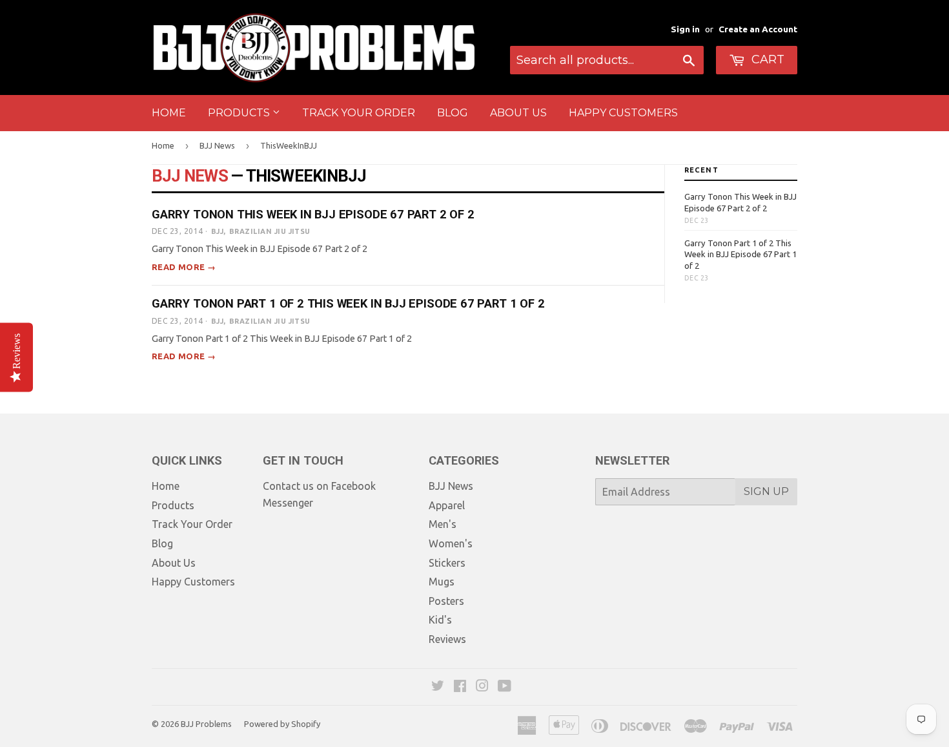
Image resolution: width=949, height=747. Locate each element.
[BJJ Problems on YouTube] (504, 687)
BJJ (217, 231)
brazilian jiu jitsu (270, 231)
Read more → (184, 266)
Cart (766, 59)
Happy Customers (623, 113)
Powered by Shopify (282, 723)
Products (240, 113)
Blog (452, 113)
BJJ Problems (206, 723)
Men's (442, 524)
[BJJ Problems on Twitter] (437, 687)
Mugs (441, 581)
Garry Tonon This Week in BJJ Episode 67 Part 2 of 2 (313, 214)
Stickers (447, 563)
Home (169, 113)
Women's (451, 543)
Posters (446, 601)
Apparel (447, 505)
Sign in (685, 29)
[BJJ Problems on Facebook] (460, 687)
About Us (518, 113)
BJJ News (217, 145)
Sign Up (766, 491)
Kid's (440, 620)
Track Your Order (358, 113)
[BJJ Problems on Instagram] (482, 687)
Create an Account (758, 29)
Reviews (447, 639)
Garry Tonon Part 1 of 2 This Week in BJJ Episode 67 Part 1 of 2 (348, 303)
